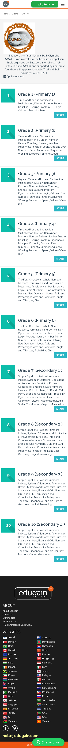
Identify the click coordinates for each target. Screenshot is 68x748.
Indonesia (47, 662)
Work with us (9, 621)
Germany (13, 658)
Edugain (6, 4)
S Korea (12, 700)
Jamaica (12, 671)
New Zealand (49, 687)
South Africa (48, 704)
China (45, 650)
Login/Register (45, 4)
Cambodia (47, 646)
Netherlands (48, 683)
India (10, 662)
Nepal (11, 683)
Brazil (11, 646)
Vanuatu (12, 721)
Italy (44, 667)
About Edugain (10, 611)
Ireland (12, 667)
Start (60, 115)
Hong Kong (48, 658)
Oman (11, 687)
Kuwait (11, 675)
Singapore (13, 704)
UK (9, 717)
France (46, 654)
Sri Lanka (13, 708)
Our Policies (9, 618)
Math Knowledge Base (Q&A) (17, 625)
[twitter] (15, 728)
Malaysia (46, 675)
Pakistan (12, 692)
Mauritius (13, 679)
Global (11, 637)
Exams (15, 14)
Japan (45, 671)
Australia (46, 637)
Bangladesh (48, 641)
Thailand (46, 708)
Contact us (8, 614)
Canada (12, 650)
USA (44, 717)
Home (5, 14)
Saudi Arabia (48, 700)
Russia (45, 696)
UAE (44, 713)
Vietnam (46, 721)
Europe (12, 654)
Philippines (48, 692)
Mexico (46, 679)
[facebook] (6, 728)
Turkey (11, 713)
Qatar (11, 696)
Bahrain (12, 641)
